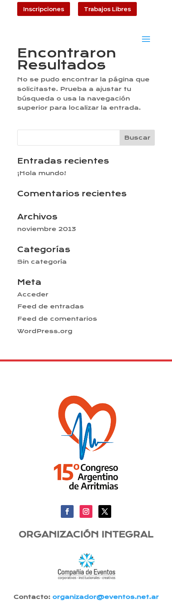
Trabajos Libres (107, 9)
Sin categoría (42, 261)
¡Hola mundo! (41, 173)
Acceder (32, 294)
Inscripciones (43, 9)
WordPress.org (44, 331)
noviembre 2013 (46, 229)
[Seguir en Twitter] (104, 511)
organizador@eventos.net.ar (105, 596)
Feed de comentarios (57, 318)
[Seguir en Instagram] (86, 511)
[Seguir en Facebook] (67, 511)
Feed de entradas (50, 306)
